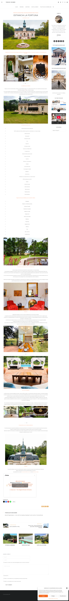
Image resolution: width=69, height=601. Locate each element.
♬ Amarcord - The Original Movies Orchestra (20, 489)
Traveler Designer (10, 2)
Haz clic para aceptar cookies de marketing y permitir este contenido (20, 485)
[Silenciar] (62, 123)
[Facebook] (58, 2)
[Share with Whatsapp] (48, 506)
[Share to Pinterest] (46, 506)
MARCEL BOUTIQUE (26, 545)
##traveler (29, 485)
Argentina (15, 12)
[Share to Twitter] (44, 506)
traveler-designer (11, 512)
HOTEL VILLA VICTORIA (41, 545)
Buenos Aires (20, 12)
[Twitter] (60, 2)
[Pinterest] (59, 41)
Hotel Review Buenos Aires (29, 12)
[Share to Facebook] (42, 506)
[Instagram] (61, 41)
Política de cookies (51, 598)
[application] (59, 118)
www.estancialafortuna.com (25, 471)
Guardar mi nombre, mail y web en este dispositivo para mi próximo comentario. (16, 562)
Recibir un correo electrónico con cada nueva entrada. (12, 581)
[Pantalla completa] (64, 123)
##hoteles (30, 484)
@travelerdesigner (20, 481)
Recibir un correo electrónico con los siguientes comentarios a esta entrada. (15, 578)
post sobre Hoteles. (36, 471)
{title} (55, 598)
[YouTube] (67, 2)
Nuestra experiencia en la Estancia (25, 266)
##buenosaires (27, 482)
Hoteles (36, 12)
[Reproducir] (53, 123)
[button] (66, 588)
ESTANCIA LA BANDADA (10, 545)
